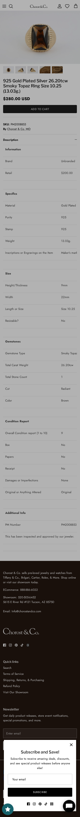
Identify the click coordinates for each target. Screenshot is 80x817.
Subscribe (40, 792)
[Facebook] (28, 803)
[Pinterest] (40, 803)
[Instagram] (34, 803)
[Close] (71, 744)
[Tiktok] (45, 803)
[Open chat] (69, 806)
